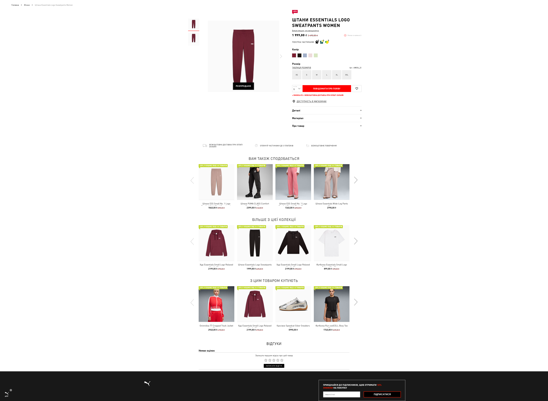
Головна (15, 5)
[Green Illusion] (316, 55)
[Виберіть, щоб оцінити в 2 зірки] (270, 360)
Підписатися (382, 394)
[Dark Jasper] (294, 55)
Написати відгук (274, 366)
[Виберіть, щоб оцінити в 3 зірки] (274, 360)
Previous (192, 180)
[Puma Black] (299, 55)
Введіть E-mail (330, 394)
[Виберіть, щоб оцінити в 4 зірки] (278, 360)
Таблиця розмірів (301, 67)
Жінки (27, 5)
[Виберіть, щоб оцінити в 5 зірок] (282, 360)
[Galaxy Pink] (310, 55)
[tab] (326, 110)
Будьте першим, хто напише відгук (305, 31)
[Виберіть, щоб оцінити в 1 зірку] (266, 360)
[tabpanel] (243, 56)
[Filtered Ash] (305, 55)
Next (280, 56)
